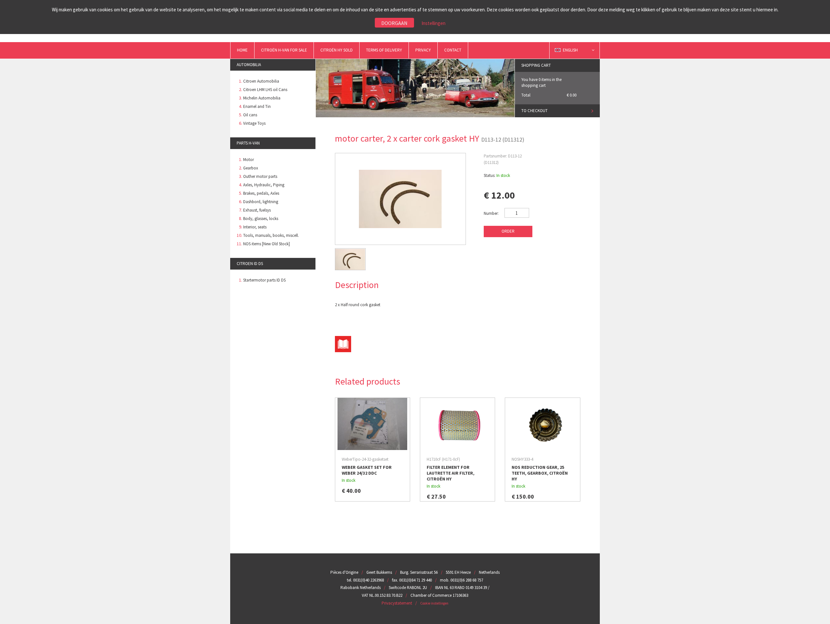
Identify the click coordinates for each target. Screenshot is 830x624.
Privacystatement (397, 603)
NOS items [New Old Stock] (266, 244)
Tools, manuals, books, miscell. (271, 235)
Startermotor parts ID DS (264, 280)
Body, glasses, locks (260, 218)
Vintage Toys (254, 123)
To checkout (534, 110)
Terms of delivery (384, 50)
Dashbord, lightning (260, 201)
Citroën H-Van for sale (284, 50)
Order (508, 231)
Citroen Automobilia (261, 81)
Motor (248, 159)
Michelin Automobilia (261, 98)
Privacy (423, 50)
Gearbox (250, 168)
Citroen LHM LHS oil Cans (265, 89)
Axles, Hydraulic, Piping (263, 185)
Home (242, 50)
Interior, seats (255, 227)
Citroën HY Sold (336, 50)
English (571, 50)
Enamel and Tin (257, 106)
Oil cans (250, 115)
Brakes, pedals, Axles (261, 193)
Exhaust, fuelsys (257, 210)
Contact (452, 50)
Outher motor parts (260, 176)
